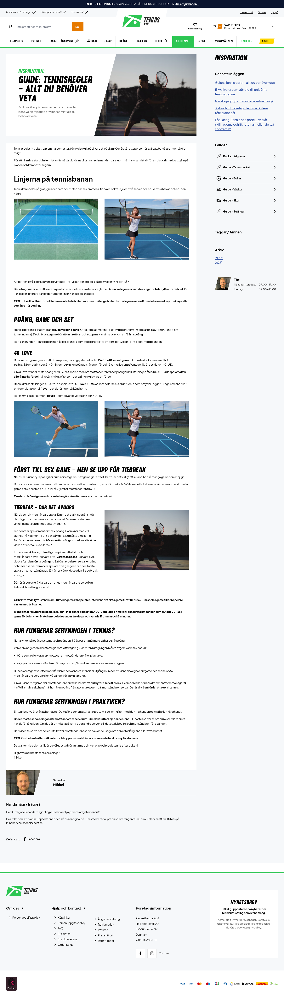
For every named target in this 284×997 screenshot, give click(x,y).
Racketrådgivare (234, 156)
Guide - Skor (231, 200)
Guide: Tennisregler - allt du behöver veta (245, 83)
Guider (202, 41)
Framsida (16, 41)
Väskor (92, 41)
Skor (108, 41)
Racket (36, 41)
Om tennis (183, 41)
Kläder (124, 41)
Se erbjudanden (187, 4)
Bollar (142, 41)
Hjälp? (274, 12)
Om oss (262, 12)
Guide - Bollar (232, 178)
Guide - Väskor (232, 189)
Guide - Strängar (234, 211)
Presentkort (246, 12)
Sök (77, 26)
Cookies (164, 953)
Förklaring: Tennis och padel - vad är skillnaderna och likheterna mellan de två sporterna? (244, 124)
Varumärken (224, 41)
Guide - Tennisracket (236, 167)
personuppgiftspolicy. (248, 927)
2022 (219, 258)
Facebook (34, 839)
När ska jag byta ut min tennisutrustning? (244, 101)
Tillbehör (161, 41)
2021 (218, 263)
